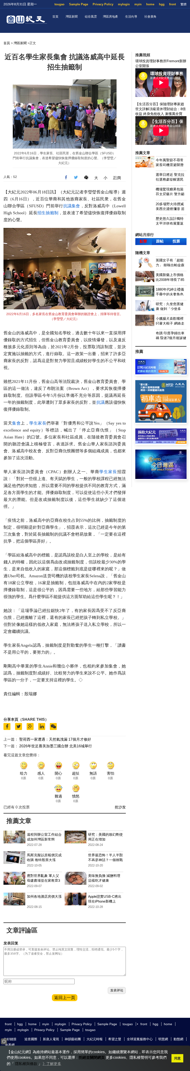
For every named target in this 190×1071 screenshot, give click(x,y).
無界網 (10, 1045)
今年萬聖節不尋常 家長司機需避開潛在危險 (170, 165)
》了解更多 (52, 1064)
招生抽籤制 (47, 213)
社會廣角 (150, 16)
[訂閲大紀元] (161, 373)
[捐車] (161, 421)
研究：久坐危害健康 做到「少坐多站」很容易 (170, 309)
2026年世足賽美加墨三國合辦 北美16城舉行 (55, 746)
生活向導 (131, 16)
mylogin (124, 4)
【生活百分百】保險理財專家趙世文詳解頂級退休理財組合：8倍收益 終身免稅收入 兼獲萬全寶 (160, 109)
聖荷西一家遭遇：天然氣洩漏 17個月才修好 (55, 739)
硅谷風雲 (91, 16)
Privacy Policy (103, 4)
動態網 (178, 1039)
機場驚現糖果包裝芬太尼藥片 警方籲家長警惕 (170, 194)
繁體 (183, 4)
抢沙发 (120, 807)
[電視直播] (161, 478)
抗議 (67, 206)
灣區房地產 (110, 16)
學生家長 (37, 423)
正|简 (117, 178)
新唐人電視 (51, 1039)
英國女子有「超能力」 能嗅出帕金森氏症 (170, 265)
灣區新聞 (72, 16)
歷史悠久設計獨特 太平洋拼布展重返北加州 (170, 223)
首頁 (55, 16)
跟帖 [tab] (160, 241)
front (172, 4)
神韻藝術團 (73, 1039)
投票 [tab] (176, 241)
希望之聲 (114, 1039)
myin (138, 4)
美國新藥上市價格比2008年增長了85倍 (170, 279)
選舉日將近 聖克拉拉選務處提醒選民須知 (170, 179)
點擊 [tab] (143, 241)
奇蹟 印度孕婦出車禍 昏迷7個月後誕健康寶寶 (171, 338)
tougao (59, 4)
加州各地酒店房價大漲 (44, 896)
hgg (162, 4)
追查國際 (30, 1039)
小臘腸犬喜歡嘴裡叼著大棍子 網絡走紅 (170, 323)
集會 (76, 206)
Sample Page (78, 4)
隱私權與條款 (26, 1064)
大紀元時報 (94, 1039)
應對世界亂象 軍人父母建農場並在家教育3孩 (43, 880)
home (150, 4)
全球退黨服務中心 (140, 1039)
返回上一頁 (64, 997)
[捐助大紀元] (161, 442)
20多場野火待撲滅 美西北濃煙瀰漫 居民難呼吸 (170, 209)
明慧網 (163, 1039)
